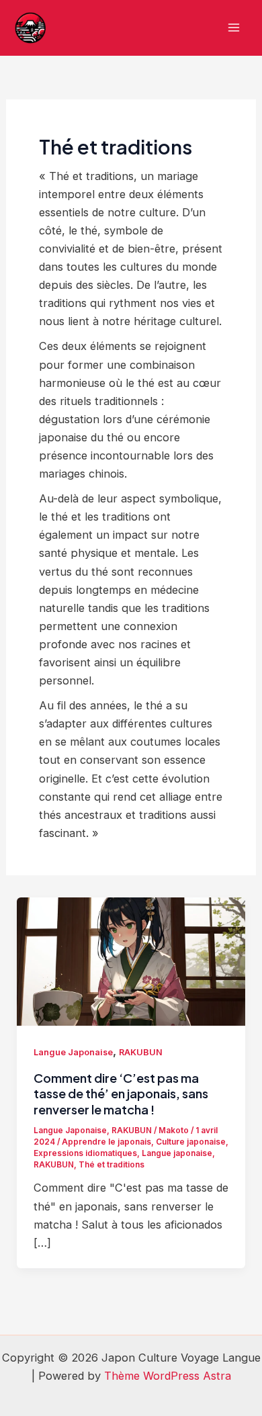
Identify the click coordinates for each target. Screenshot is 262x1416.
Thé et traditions (111, 1164)
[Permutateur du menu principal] (233, 28)
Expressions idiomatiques (85, 1153)
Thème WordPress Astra (167, 1375)
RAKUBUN (141, 1052)
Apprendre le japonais (106, 1142)
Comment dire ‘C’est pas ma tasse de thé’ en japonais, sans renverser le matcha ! (121, 1093)
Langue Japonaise (73, 1052)
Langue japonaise (177, 1153)
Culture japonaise (191, 1142)
